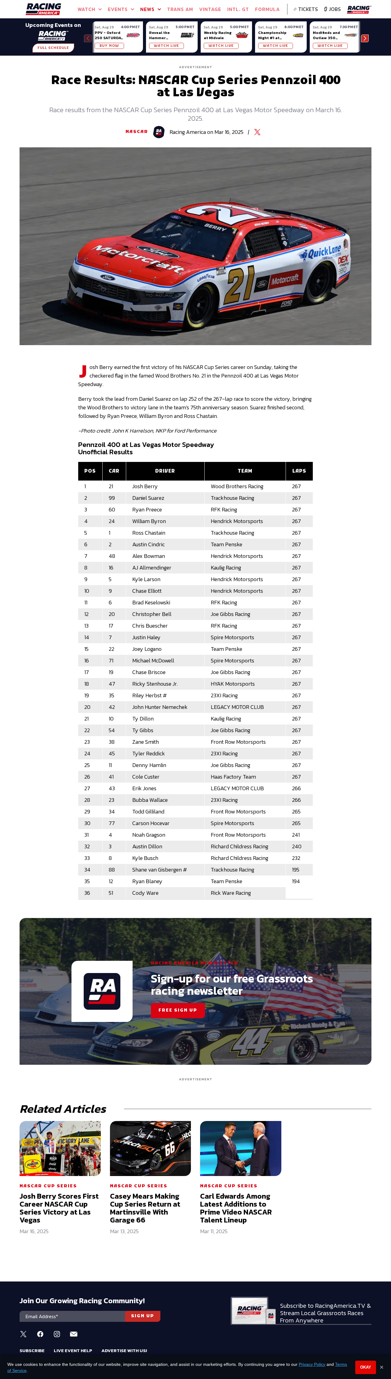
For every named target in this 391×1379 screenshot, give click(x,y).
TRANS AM (180, 9)
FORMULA (267, 9)
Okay (365, 1367)
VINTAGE (210, 9)
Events (118, 9)
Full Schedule (53, 48)
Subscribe (32, 1350)
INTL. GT (238, 9)
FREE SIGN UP (178, 1010)
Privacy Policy (312, 1364)
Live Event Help (73, 1350)
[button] (365, 38)
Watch (86, 9)
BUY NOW (109, 46)
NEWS (147, 9)
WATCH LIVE (166, 46)
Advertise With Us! (124, 1350)
